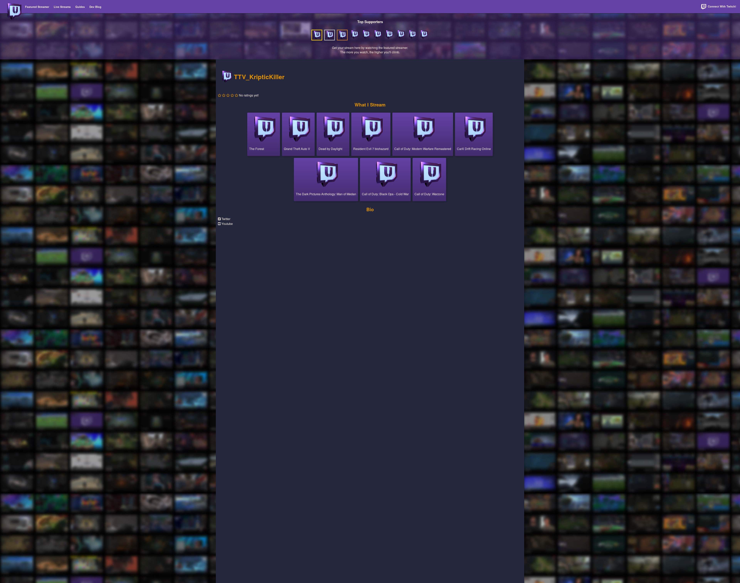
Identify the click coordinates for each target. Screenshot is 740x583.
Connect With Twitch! (721, 6)
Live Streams (62, 7)
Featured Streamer (37, 7)
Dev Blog (95, 7)
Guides (80, 7)
